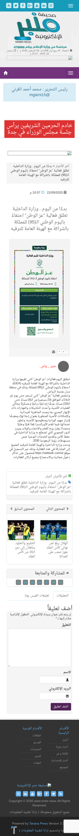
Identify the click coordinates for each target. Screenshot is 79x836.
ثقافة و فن (62, 753)
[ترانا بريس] (14, 831)
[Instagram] (51, 6)
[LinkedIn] (44, 6)
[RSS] (9, 6)
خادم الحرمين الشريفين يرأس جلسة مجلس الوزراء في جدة (39, 129)
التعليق (66, 625)
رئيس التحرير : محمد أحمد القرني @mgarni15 (39, 92)
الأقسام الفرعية (32, 728)
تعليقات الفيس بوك (37, 596)
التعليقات (62, 596)
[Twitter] (16, 6)
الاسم (67, 672)
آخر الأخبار (62, 166)
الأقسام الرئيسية (63, 731)
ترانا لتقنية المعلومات (34, 831)
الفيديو (37, 742)
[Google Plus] (30, 6)
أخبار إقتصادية (59, 760)
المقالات (36, 735)
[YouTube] (37, 6)
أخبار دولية (62, 747)
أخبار (48, 477)
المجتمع (64, 767)
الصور (38, 756)
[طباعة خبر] (53, 352)
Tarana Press (38, 824)
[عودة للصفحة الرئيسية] (39, 31)
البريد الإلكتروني (60, 689)
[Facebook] (23, 6)
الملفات (37, 763)
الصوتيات (35, 749)
